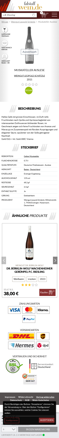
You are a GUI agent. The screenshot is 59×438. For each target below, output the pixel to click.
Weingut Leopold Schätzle (23, 22)
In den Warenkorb (38, 429)
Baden (26, 169)
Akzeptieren (46, 420)
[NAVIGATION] (54, 15)
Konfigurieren (12, 420)
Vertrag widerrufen (45, 397)
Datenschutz (16, 400)
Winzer (5, 22)
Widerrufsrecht (25, 397)
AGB (27, 400)
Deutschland (35, 169)
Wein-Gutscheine (40, 400)
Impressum (10, 397)
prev (4, 260)
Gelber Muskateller (31, 156)
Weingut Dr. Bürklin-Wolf (29, 265)
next (55, 260)
